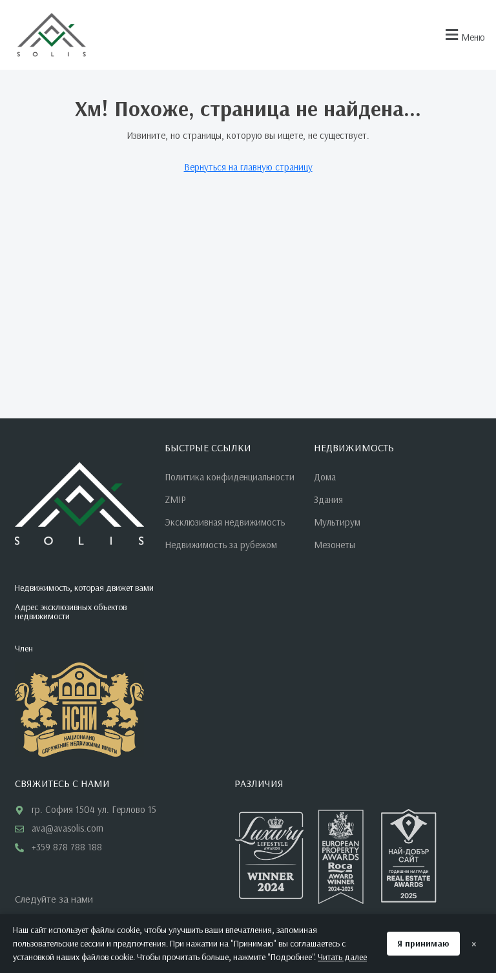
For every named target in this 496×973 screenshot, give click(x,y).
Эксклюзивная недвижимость (225, 522)
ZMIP (175, 499)
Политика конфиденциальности (229, 477)
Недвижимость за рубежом (221, 544)
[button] (463, 35)
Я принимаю (423, 943)
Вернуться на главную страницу (248, 167)
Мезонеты (334, 544)
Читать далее (342, 957)
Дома (325, 477)
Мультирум (337, 522)
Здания (328, 499)
